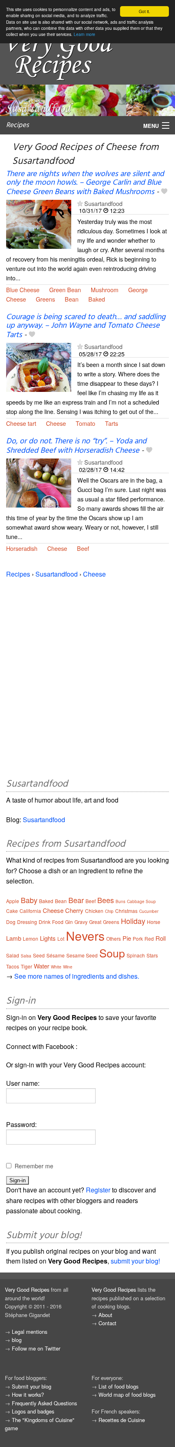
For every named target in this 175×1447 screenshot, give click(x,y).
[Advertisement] (87, 677)
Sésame (55, 955)
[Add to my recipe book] (164, 192)
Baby (29, 900)
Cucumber (148, 911)
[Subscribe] (80, 203)
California (30, 910)
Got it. (144, 11)
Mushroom (104, 289)
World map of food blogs (126, 1394)
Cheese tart (21, 423)
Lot (60, 938)
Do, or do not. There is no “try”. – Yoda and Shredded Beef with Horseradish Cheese (76, 446)
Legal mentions (29, 1331)
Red (149, 938)
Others (113, 938)
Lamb (13, 938)
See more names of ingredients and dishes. (76, 976)
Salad (12, 955)
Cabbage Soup (141, 901)
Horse (153, 921)
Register (98, 1189)
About (105, 1315)
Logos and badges (33, 1411)
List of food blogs (118, 1386)
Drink (44, 921)
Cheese (16, 299)
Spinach (136, 955)
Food (57, 921)
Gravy (81, 921)
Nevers (85, 935)
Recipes (17, 125)
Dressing (27, 921)
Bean (72, 299)
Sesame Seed (82, 955)
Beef (83, 548)
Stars (152, 955)
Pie (126, 938)
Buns (120, 901)
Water (41, 966)
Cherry (74, 910)
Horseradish (21, 548)
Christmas (126, 910)
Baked (96, 299)
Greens (45, 299)
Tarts (111, 423)
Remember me (34, 1166)
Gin (69, 921)
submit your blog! (135, 1261)
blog (17, 1340)
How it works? (28, 1394)
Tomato (85, 423)
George (138, 289)
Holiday (133, 920)
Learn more (84, 34)
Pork (138, 938)
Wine (67, 967)
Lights (48, 938)
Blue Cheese (22, 289)
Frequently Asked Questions (44, 1403)
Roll (160, 938)
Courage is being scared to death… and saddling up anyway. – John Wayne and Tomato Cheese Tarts (86, 326)
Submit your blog (31, 1386)
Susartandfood (103, 203)
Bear (76, 900)
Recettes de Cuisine (121, 1420)
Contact (107, 1323)
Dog (10, 921)
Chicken (94, 910)
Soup (112, 953)
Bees (105, 900)
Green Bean (65, 289)
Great (95, 921)
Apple (12, 900)
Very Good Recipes (27, 1289)
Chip (109, 911)
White (56, 967)
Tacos (12, 966)
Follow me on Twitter (36, 1348)
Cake (12, 910)
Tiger (26, 966)
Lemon (30, 938)
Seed (39, 955)
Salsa (26, 956)
